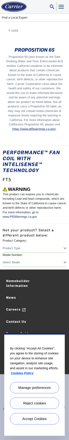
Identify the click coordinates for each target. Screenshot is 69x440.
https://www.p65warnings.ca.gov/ (34, 129)
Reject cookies (34, 403)
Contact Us (16, 321)
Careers (16, 309)
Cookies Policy (22, 373)
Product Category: (15, 240)
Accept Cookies (34, 419)
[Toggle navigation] (61, 6)
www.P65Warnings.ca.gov (20, 216)
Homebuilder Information (18, 283)
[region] (34, 384)
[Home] (13, 6)
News (11, 297)
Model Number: (13, 255)
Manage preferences (34, 388)
